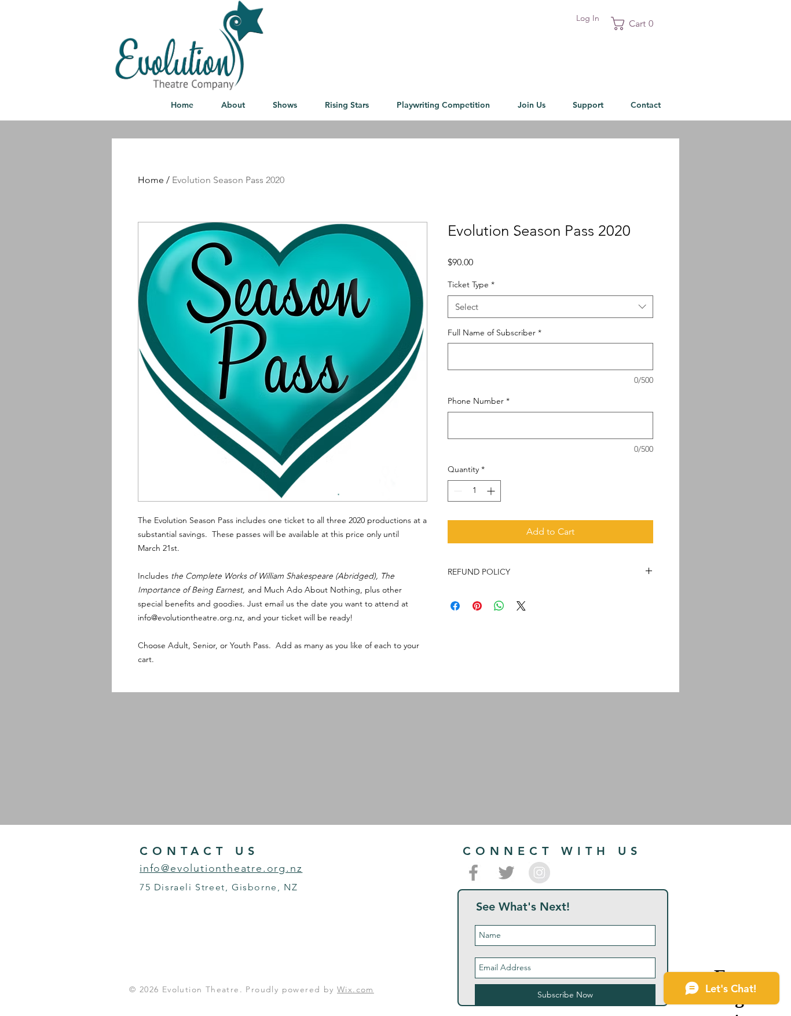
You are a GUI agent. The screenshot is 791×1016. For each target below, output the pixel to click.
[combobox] (550, 306)
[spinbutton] (474, 491)
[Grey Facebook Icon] (473, 872)
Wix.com (355, 989)
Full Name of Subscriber (494, 332)
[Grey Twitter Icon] (506, 872)
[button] (636, 23)
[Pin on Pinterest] (477, 606)
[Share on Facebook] (455, 606)
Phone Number (479, 401)
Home (151, 179)
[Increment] (492, 491)
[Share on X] (521, 606)
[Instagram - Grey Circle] (539, 872)
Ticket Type (471, 284)
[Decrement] (456, 491)
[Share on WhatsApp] (499, 606)
